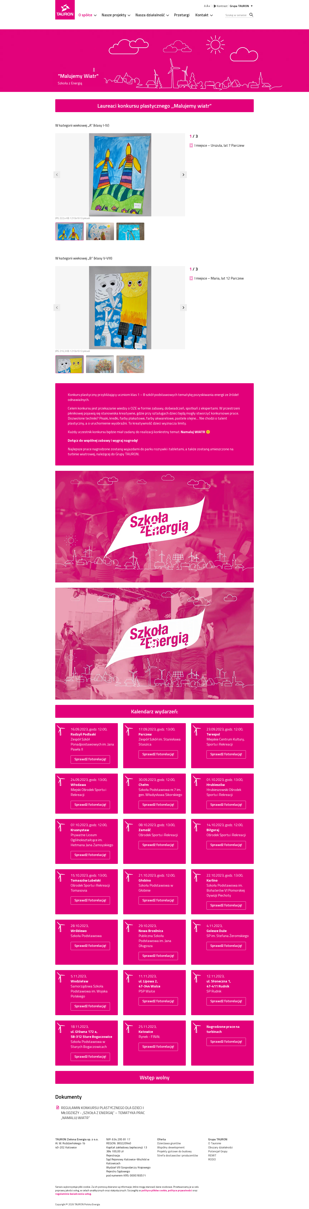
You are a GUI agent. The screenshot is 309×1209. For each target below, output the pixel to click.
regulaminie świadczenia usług (73, 1194)
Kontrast (222, 6)
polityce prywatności (180, 1190)
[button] (56, 174)
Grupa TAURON (240, 6)
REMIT (212, 1155)
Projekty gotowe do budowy (174, 1151)
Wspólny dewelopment (171, 1147)
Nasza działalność (150, 15)
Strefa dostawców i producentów (177, 1155)
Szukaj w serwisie (251, 15)
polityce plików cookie (154, 1190)
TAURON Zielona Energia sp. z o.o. (76, 1139)
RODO (212, 1159)
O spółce (85, 15)
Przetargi (182, 15)
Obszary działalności (220, 1147)
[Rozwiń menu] (94, 15)
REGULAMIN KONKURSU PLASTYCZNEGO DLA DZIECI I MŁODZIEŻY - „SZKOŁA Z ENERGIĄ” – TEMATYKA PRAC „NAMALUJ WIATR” (103, 1112)
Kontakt (202, 15)
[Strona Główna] (65, 9)
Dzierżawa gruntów (169, 1143)
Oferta (161, 1139)
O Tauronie (214, 1143)
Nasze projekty (114, 15)
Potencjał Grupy (217, 1151)
